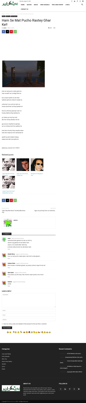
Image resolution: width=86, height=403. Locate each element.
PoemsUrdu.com (12, 401)
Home (22, 4)
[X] (80, 1)
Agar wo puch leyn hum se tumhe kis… (45, 210)
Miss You (13, 14)
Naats (36, 4)
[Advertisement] (29, 48)
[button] (82, 5)
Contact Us (24, 9)
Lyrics (68, 4)
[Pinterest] (77, 1)
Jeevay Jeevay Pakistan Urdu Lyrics (73, 357)
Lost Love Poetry (6, 354)
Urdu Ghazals (44, 4)
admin (4, 27)
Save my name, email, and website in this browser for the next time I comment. (25, 324)
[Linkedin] (74, 1)
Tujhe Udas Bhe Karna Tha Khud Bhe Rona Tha (13, 211)
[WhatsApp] (15, 31)
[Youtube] (83, 1)
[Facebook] (72, 1)
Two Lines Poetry (57, 4)
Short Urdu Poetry (7, 361)
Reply (9, 249)
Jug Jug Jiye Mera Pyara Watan (74, 372)
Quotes (29, 4)
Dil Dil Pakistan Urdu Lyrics (74, 353)
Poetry (7, 14)
